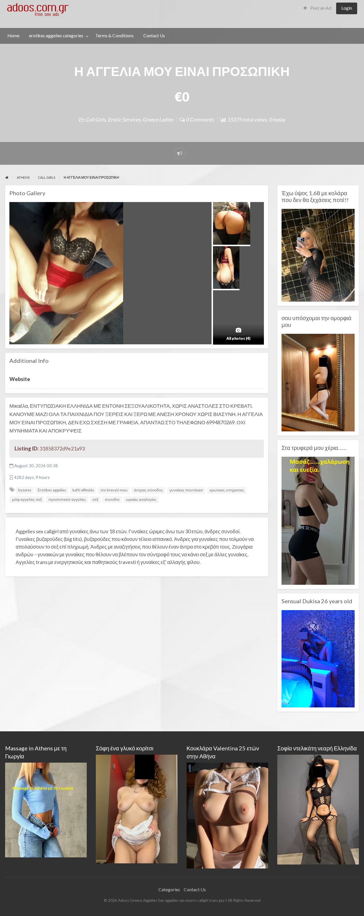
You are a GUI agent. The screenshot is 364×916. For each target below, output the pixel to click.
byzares (24, 490)
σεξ (95, 499)
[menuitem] (317, 8)
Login (346, 8)
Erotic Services (124, 119)
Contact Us (154, 35)
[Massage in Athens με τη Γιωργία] (46, 809)
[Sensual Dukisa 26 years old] (318, 658)
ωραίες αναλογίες (141, 499)
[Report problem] (179, 153)
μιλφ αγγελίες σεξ (27, 499)
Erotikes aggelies (52, 490)
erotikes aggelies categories (56, 35)
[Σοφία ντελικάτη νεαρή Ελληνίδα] (318, 809)
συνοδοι (112, 499)
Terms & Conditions (114, 35)
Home (13, 35)
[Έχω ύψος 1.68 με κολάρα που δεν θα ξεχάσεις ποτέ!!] (318, 255)
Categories (169, 889)
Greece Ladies (157, 119)
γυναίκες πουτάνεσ (186, 490)
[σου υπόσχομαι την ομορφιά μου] (318, 382)
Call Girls (95, 119)
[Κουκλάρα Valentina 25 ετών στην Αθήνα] (227, 815)
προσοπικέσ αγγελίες (67, 499)
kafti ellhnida (83, 490)
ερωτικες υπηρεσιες (227, 490)
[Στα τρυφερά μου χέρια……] (318, 520)
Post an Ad (320, 8)
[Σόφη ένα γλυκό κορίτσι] (136, 808)
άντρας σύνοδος (148, 490)
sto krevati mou (113, 490)
